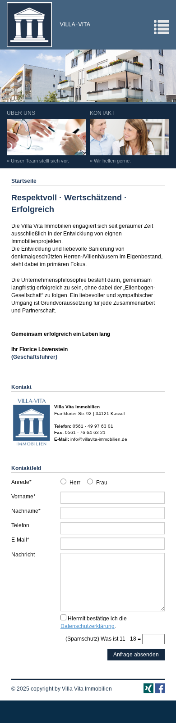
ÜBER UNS (38, 136)
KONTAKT (110, 136)
